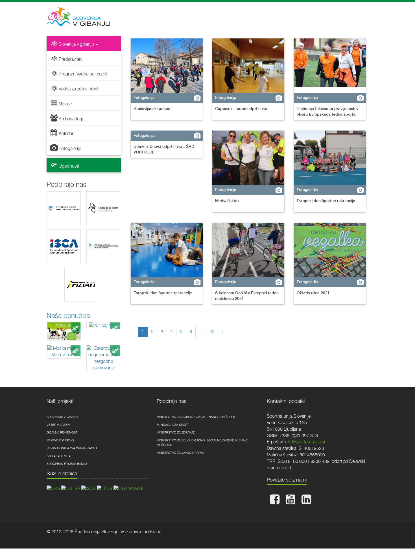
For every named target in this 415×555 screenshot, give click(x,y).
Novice (65, 104)
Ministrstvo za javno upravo (180, 453)
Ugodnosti (69, 166)
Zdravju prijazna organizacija (72, 448)
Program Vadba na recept (83, 74)
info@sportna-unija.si (304, 442)
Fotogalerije (70, 148)
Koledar (66, 133)
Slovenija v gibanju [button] (77, 44)
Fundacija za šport (173, 425)
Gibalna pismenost (62, 432)
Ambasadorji (71, 119)
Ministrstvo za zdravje (176, 432)
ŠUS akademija (59, 456)
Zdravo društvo (60, 440)
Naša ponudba (68, 316)
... (200, 331)
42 (212, 331)
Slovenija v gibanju (63, 417)
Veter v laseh (58, 425)
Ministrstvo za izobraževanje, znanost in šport (196, 417)
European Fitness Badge (67, 464)
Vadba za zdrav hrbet (79, 89)
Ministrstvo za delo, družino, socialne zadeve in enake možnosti (203, 443)
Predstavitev (70, 59)
